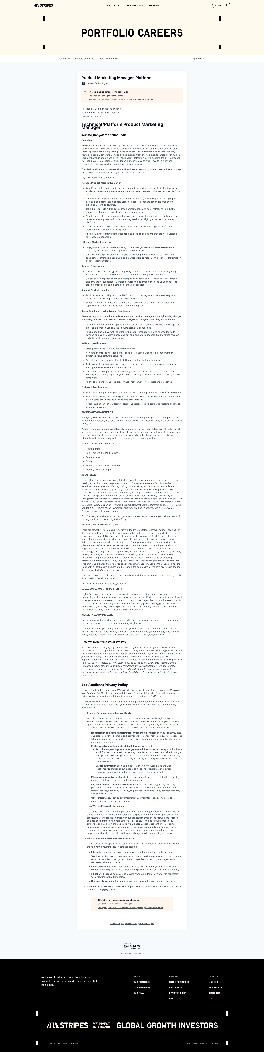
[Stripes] (43, 5)
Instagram (214, 993)
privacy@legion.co (105, 889)
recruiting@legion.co (130, 623)
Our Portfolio (114, 5)
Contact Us (175, 998)
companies (85, 58)
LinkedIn (213, 982)
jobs (65, 58)
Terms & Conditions (209, 1044)
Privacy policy (125, 953)
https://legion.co (118, 583)
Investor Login (222, 5)
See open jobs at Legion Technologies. (106, 95)
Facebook (214, 987)
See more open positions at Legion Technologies (132, 923)
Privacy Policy (192, 1044)
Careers (174, 987)
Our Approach (135, 5)
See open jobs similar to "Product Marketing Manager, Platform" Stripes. (121, 99)
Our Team (153, 5)
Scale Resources (179, 982)
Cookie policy (138, 953)
